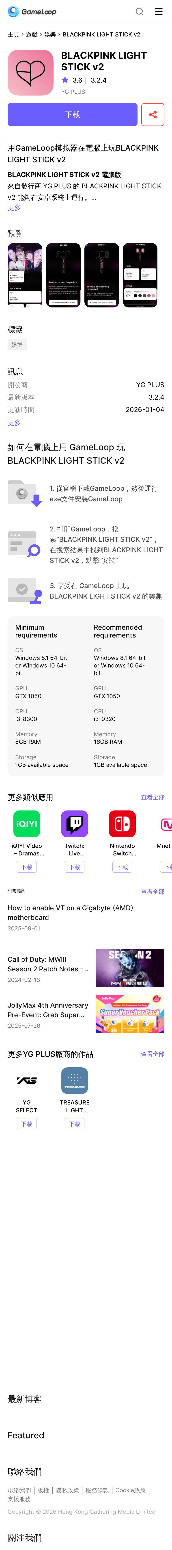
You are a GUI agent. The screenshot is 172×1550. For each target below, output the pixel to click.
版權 (43, 1490)
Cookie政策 (130, 1490)
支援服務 (19, 1498)
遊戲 (32, 34)
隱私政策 (67, 1490)
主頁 (13, 34)
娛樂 (50, 34)
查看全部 (152, 797)
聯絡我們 (19, 1490)
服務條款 (97, 1490)
